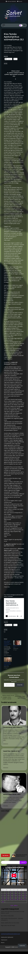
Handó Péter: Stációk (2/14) (11, 751)
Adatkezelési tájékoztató (7, 937)
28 (3, 901)
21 (2, 899)
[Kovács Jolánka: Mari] (17, 642)
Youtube (20, 1)
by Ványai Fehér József (8, 42)
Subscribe (19, 684)
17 (13, 897)
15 (6, 897)
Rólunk (2, 942)
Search (3, 860)
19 (21, 897)
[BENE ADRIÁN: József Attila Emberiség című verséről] (8, 648)
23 (10, 899)
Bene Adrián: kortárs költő (7, 915)
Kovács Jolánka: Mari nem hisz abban (10, 922)
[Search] (24, 25)
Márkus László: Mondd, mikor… (12, 794)
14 (2, 897)
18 (17, 897)
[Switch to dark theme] (21, 25)
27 (25, 899)
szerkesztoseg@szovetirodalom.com (10, 934)
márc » (16, 905)
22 (6, 899)
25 (17, 899)
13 (24, 894)
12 (21, 894)
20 (25, 897)
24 (14, 899)
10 (13, 894)
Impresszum (4, 940)
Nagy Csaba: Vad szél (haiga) (8, 925)
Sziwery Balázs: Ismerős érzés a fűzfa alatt (7, 664)
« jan (11, 905)
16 (10, 897)
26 (21, 899)
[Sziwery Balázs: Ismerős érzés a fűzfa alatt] (8, 659)
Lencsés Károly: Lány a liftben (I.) (12, 727)
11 (17, 894)
